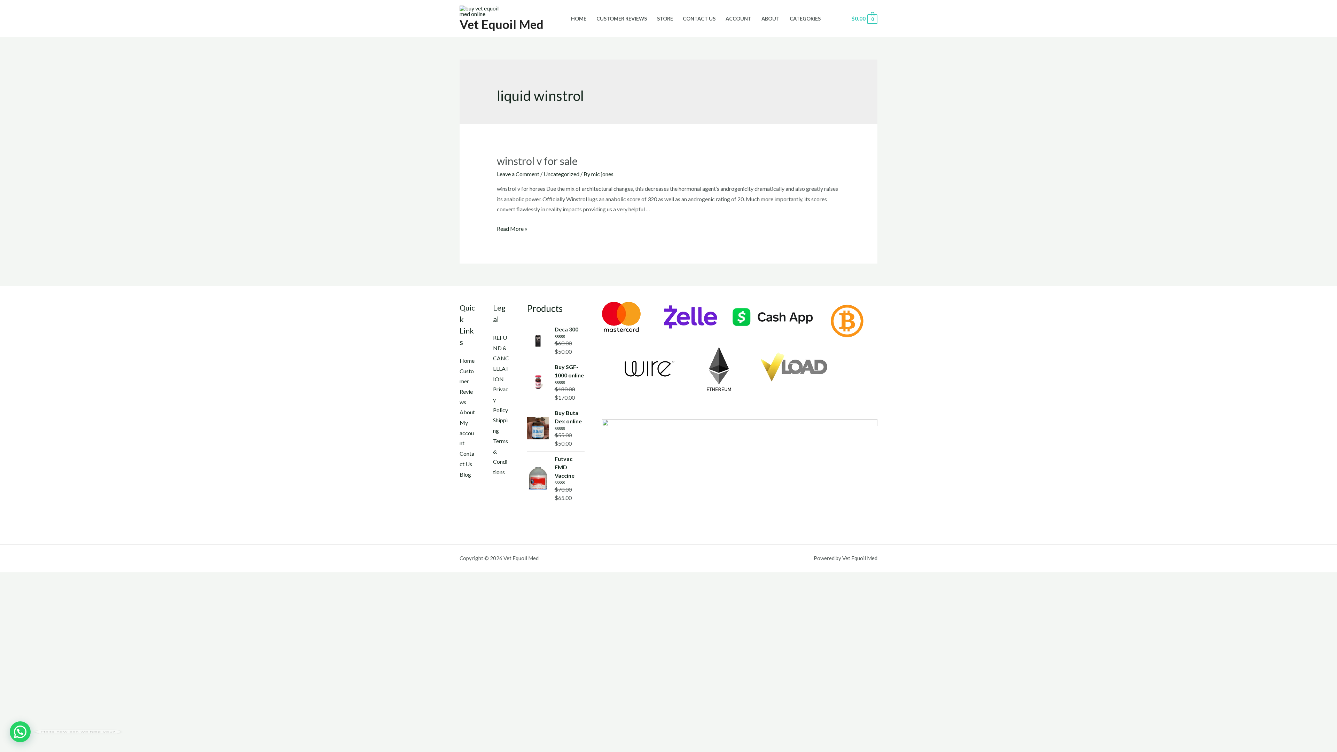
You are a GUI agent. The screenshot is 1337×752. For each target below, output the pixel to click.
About (770, 19)
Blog (465, 474)
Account (738, 19)
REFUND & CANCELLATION (501, 358)
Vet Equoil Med (502, 24)
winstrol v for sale (537, 161)
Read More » (512, 228)
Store (665, 19)
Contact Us (699, 19)
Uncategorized (561, 174)
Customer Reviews (621, 19)
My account (467, 432)
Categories (805, 19)
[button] (20, 731)
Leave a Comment (518, 174)
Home (578, 19)
